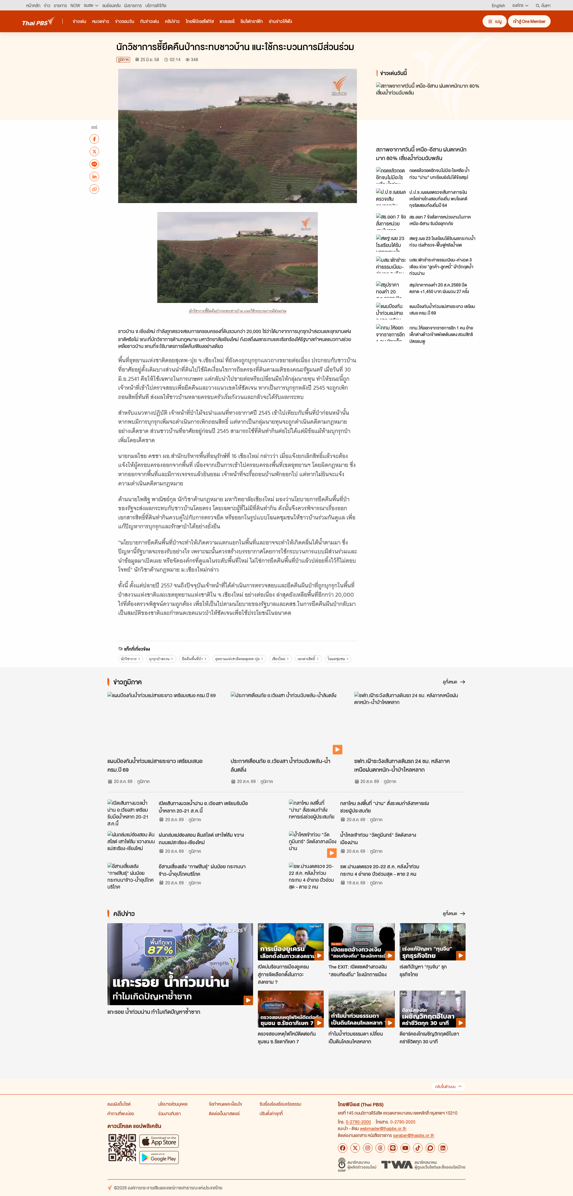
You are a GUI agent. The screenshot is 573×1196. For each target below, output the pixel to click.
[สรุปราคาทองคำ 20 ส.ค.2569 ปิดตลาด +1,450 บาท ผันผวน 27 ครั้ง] (391, 289)
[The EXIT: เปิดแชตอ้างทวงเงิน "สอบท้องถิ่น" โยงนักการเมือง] (362, 941)
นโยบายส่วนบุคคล (172, 1104)
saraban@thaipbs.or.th (413, 1135)
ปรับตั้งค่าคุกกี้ (271, 1113)
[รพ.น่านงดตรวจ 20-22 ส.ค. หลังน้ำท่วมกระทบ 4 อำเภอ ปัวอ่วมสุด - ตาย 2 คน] (313, 876)
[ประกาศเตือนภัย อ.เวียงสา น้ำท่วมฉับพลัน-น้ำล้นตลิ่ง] (286, 723)
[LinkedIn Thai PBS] (443, 1148)
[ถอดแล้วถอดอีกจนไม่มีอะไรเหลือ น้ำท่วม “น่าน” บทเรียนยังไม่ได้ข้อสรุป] (391, 175)
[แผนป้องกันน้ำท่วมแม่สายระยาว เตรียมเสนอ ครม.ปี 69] (391, 311)
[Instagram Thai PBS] (367, 1148)
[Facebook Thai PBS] (342, 1148)
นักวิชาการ (129, 658)
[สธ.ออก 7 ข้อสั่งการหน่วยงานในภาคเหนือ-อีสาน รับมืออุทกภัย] (391, 221)
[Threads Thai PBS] (380, 1148)
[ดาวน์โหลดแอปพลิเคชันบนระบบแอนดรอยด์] (159, 1157)
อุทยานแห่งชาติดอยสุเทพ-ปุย (237, 658)
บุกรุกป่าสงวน (159, 658)
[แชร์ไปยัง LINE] (94, 164)
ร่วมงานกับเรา (169, 1113)
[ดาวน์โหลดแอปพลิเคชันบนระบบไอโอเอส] (159, 1141)
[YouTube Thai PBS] (405, 1148)
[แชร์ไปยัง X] (94, 151)
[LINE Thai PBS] (393, 1148)
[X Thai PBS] (355, 1148)
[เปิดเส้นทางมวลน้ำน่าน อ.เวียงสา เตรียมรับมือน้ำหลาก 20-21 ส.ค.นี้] (131, 812)
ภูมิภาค (123, 59)
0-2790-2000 (358, 1122)
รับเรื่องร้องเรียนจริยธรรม (280, 1104)
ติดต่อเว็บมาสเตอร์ (224, 1113)
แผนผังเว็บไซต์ (119, 1104)
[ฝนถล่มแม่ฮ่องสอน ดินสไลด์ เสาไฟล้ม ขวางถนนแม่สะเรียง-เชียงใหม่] (131, 844)
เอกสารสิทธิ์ (306, 658)
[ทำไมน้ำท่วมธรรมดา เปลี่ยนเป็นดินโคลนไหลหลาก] (362, 1009)
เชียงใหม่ (278, 658)
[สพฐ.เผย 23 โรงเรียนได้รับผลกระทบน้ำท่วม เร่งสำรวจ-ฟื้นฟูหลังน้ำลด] (391, 243)
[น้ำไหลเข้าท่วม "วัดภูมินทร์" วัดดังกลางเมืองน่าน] (313, 844)
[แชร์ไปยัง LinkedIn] (94, 176)
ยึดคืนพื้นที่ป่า (192, 658)
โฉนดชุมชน (336, 658)
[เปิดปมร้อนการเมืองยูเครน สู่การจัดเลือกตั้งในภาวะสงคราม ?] (291, 941)
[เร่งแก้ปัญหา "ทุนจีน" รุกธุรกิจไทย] (433, 941)
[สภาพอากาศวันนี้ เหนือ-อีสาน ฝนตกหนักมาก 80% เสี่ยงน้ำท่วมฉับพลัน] (429, 112)
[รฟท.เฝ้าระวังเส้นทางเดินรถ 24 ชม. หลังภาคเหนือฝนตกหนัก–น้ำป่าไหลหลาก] (410, 723)
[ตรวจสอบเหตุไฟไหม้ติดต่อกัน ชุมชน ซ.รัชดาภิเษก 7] (291, 1009)
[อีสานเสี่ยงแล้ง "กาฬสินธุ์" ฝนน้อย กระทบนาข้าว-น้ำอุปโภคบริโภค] (131, 876)
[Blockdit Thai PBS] (430, 1148)
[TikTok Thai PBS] (418, 1148)
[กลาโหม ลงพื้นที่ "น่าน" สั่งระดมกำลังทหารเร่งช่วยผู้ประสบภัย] (313, 812)
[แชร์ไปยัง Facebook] (94, 139)
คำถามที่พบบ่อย (120, 1113)
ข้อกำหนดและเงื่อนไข (225, 1104)
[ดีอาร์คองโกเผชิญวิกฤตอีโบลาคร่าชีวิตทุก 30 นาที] (433, 1009)
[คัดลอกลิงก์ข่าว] (94, 189)
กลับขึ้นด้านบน (445, 1086)
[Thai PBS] (38, 21)
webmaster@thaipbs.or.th (383, 1128)
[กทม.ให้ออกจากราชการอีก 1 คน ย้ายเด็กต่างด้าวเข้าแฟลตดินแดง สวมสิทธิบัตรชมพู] (391, 332)
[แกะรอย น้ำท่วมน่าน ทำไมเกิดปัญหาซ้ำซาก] (180, 964)
